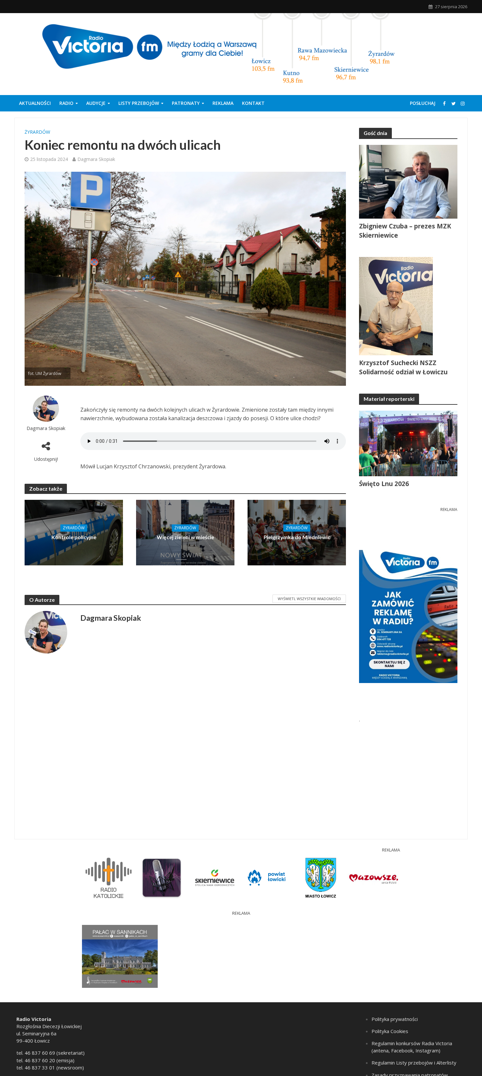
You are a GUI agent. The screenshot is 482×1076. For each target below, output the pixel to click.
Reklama (222, 103)
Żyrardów (37, 132)
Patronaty (186, 103)
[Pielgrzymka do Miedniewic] (297, 532)
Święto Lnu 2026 (384, 483)
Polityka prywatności (395, 1019)
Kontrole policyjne (73, 537)
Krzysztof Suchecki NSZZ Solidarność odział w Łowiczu (403, 367)
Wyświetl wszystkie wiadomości (309, 598)
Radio (66, 103)
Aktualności (35, 103)
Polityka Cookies (390, 1031)
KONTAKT (253, 103)
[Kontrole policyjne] (74, 532)
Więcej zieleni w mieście (185, 537)
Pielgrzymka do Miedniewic (297, 537)
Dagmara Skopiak (96, 159)
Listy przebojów (138, 103)
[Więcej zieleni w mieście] (185, 532)
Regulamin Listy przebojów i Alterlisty (414, 1062)
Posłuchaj (422, 103)
